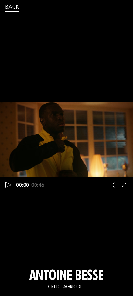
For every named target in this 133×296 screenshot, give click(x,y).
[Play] (8, 185)
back (12, 7)
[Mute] (113, 185)
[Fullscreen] (124, 185)
